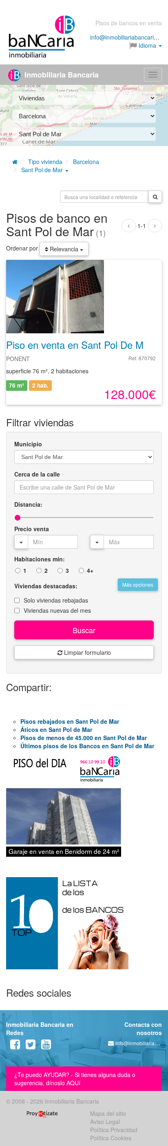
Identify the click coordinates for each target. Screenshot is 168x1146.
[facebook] (15, 1046)
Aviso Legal (105, 1121)
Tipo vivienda (45, 161)
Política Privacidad (113, 1130)
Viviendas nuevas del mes (57, 610)
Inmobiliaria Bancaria (60, 74)
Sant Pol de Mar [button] (42, 170)
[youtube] (46, 1046)
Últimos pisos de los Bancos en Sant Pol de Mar (87, 746)
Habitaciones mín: (39, 559)
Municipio (28, 444)
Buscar (84, 630)
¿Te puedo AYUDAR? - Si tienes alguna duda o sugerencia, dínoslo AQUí (74, 1079)
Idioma (147, 45)
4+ (90, 570)
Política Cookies (110, 1138)
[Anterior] (129, 225)
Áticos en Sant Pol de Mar (56, 729)
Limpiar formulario (86, 652)
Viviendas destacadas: (45, 586)
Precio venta (31, 529)
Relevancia (64, 249)
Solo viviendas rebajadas (56, 600)
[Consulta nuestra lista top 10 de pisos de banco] (84, 928)
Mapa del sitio (108, 1113)
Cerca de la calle (37, 474)
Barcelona (86, 161)
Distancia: (28, 504)
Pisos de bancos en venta (128, 23)
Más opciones (137, 584)
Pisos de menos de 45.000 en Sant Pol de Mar (83, 738)
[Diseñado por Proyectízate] (42, 1113)
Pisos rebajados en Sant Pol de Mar (69, 721)
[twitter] (30, 1046)
